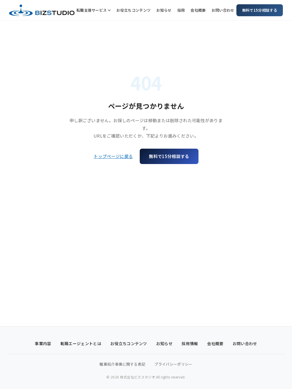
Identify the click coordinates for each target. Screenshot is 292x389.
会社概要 (198, 10)
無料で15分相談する (259, 10)
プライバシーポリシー (173, 364)
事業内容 (43, 343)
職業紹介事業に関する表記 (122, 364)
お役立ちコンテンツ (133, 10)
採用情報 (190, 343)
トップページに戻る (113, 156)
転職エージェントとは (80, 343)
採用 (181, 10)
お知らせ (163, 10)
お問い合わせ (223, 10)
